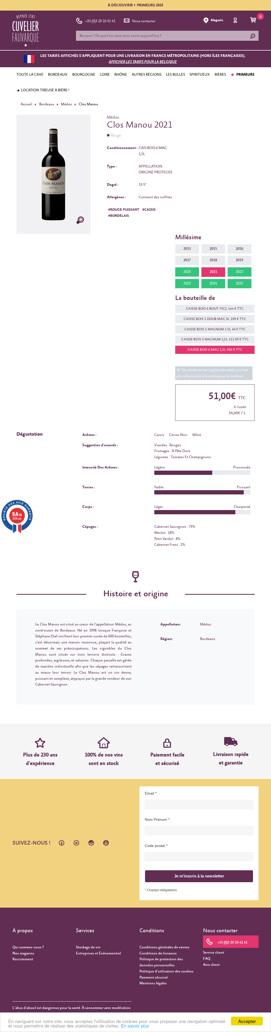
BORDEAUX (57, 75)
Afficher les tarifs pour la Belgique (143, 62)
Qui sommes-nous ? (28, 947)
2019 (239, 260)
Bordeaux (46, 104)
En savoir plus (135, 1025)
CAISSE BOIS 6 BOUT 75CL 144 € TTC (215, 309)
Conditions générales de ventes (164, 947)
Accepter (247, 1021)
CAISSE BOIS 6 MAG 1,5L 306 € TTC (215, 350)
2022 (239, 272)
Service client (213, 952)
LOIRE (105, 75)
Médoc (66, 104)
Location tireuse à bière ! (44, 90)
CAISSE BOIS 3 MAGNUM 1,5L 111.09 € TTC (215, 339)
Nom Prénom (156, 819)
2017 (187, 260)
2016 (239, 249)
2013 (187, 249)
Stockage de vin (88, 947)
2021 (213, 272)
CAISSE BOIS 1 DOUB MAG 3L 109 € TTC (215, 319)
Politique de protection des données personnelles (161, 962)
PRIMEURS (245, 75)
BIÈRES (220, 75)
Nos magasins (23, 953)
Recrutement (22, 959)
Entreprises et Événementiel (98, 953)
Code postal (155, 846)
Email (149, 793)
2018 (213, 260)
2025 (239, 283)
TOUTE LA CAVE (29, 75)
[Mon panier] (254, 20)
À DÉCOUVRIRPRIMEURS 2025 (135, 5)
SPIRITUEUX (199, 75)
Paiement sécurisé (153, 977)
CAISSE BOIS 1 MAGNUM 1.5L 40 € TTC (215, 329)
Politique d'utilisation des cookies (166, 971)
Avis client (211, 965)
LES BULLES (175, 75)
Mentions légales (153, 983)
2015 (213, 249)
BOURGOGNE (83, 75)
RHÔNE (120, 75)
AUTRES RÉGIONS (146, 75)
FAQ (206, 959)
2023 (187, 283)
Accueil (26, 104)
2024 (213, 283)
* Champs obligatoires (161, 890)
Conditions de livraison (158, 953)
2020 (187, 272)
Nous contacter (144, 21)
